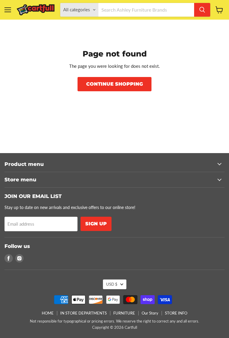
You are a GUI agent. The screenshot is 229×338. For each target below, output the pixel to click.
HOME (48, 313)
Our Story (150, 313)
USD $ (111, 284)
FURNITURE (124, 313)
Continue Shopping (114, 84)
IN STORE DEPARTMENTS (83, 313)
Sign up (96, 224)
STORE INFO (176, 313)
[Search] (202, 10)
